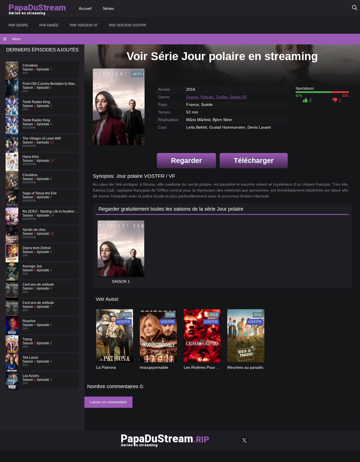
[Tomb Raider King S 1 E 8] (13, 131)
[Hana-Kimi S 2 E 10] (13, 167)
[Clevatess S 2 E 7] (13, 76)
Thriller (221, 97)
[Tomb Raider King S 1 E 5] (13, 112)
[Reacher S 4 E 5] (13, 331)
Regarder (186, 160)
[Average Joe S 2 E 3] (13, 277)
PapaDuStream (165, 440)
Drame (192, 97)
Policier (207, 97)
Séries (108, 8)
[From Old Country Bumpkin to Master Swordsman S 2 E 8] (13, 94)
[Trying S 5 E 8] (13, 350)
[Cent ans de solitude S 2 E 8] (13, 295)
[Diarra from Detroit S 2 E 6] (13, 258)
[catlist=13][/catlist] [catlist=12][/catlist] (113, 337)
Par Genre (18, 25)
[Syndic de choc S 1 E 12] (13, 240)
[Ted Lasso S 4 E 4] (13, 368)
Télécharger (254, 160)
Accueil (85, 8)
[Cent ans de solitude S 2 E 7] (13, 313)
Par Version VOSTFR (127, 25)
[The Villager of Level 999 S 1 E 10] (13, 149)
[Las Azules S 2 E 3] (13, 386)
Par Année (48, 25)
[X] (244, 440)
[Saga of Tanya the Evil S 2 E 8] (13, 204)
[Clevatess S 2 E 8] (13, 185)
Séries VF (238, 97)
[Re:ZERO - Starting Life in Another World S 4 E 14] (13, 222)
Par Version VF (84, 25)
